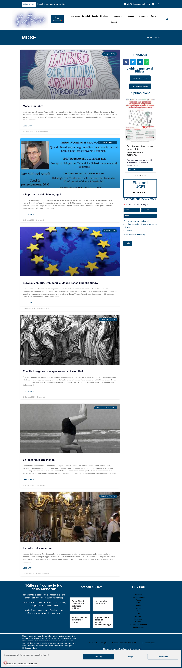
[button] (116, 4)
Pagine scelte (138, 627)
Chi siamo (75, 16)
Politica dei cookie (10, 664)
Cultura (142, 16)
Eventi (153, 16)
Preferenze (163, 657)
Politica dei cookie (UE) (98, 643)
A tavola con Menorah (138, 624)
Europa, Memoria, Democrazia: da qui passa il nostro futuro (60, 282)
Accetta (98, 657)
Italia (138, 603)
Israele (95, 16)
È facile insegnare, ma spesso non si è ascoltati (53, 371)
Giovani (138, 616)
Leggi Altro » (28, 126)
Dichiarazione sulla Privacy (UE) (124, 643)
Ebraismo (104, 16)
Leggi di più (132, 161)
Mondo (138, 608)
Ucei (138, 611)
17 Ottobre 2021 (140, 184)
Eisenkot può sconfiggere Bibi (51, 4)
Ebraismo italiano (138, 597)
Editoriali (86, 16)
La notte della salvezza (37, 548)
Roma (138, 600)
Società (131, 16)
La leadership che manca (38, 459)
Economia (138, 619)
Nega (130, 657)
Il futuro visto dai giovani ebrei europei (79, 619)
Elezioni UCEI (140, 176)
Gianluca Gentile (135, 649)
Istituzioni (118, 16)
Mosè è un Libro (33, 106)
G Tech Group (122, 649)
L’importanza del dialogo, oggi (42, 194)
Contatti (113, 22)
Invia (128, 235)
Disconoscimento (148, 643)
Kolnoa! (138, 622)
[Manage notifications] (5, 663)
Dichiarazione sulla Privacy (27, 664)
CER (138, 614)
